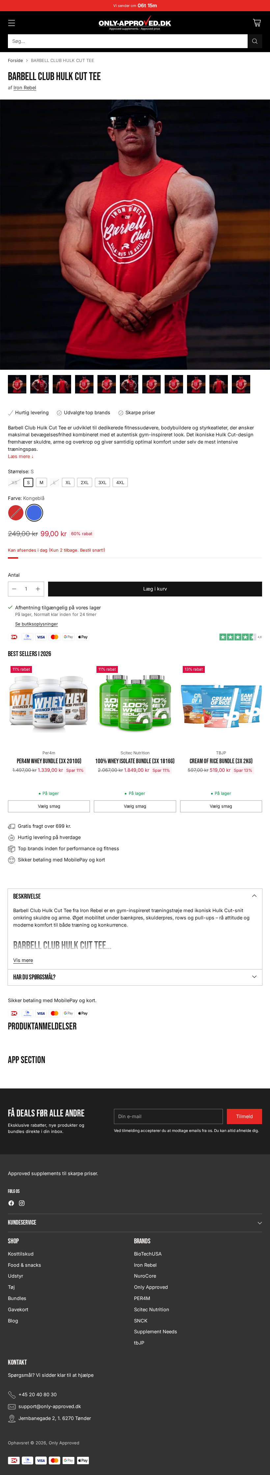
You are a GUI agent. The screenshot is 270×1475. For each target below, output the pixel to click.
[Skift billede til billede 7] (151, 384)
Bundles (17, 1298)
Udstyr (15, 1276)
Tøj (11, 1287)
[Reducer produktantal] (14, 589)
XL (68, 482)
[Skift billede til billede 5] (106, 384)
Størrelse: (21, 472)
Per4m (48, 752)
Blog (13, 1321)
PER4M (142, 1298)
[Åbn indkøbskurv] (256, 23)
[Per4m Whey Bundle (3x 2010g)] (49, 704)
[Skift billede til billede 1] (17, 384)
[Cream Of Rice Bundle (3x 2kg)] (221, 704)
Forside (15, 60)
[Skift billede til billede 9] (196, 384)
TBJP (221, 752)
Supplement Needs (155, 1332)
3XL (102, 482)
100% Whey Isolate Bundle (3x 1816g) (135, 761)
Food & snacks (24, 1265)
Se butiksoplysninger (36, 624)
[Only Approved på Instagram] (22, 1204)
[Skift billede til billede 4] (84, 384)
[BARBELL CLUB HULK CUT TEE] (135, 235)
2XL (85, 482)
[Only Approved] (135, 23)
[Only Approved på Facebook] (11, 1204)
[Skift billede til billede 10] (218, 384)
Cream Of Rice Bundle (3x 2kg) (221, 761)
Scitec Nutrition (135, 752)
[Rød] (16, 513)
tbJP (139, 1343)
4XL (120, 482)
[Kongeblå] (34, 513)
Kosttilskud (21, 1254)
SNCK (141, 1321)
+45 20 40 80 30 (37, 1395)
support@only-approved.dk (49, 1406)
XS (14, 482)
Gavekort (18, 1310)
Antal (14, 575)
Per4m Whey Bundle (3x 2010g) (49, 761)
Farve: (26, 498)
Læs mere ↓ (21, 456)
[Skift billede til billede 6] (129, 384)
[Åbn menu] (11, 23)
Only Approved (151, 1287)
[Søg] (255, 41)
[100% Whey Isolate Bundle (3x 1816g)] (135, 704)
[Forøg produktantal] (38, 589)
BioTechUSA (148, 1254)
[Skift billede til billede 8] (174, 384)
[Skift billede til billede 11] (241, 384)
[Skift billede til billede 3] (62, 384)
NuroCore (145, 1276)
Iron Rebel (25, 88)
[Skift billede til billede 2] (39, 384)
